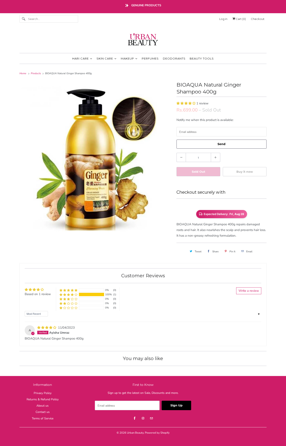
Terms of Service (42, 418)
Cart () (240, 19)
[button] (186, 103)
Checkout (257, 19)
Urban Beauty (135, 433)
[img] (47, 327)
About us (42, 406)
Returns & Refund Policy (43, 399)
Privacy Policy (43, 393)
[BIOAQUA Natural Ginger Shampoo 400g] (96, 156)
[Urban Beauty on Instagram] (143, 418)
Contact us (43, 412)
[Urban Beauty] (143, 40)
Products (36, 73)
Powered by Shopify (157, 433)
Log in (223, 19)
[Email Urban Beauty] (151, 418)
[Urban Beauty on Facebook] (134, 418)
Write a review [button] (248, 291)
